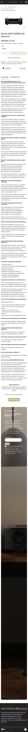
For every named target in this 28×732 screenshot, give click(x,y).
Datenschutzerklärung (10, 453)
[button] (24, 21)
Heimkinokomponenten (6, 63)
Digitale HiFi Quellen (12, 7)
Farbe (2, 46)
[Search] (21, 2)
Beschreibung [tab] (4, 77)
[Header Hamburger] (2, 2)
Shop (5, 7)
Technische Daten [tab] (15, 77)
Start (2, 7)
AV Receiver (10, 62)
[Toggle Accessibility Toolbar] (25, 729)
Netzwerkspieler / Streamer (7, 8)
